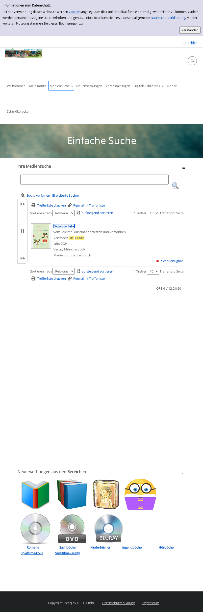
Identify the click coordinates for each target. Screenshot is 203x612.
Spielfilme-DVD (32, 553)
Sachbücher (68, 547)
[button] (192, 60)
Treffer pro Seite (171, 213)
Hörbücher (167, 547)
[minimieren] (183, 168)
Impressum (150, 603)
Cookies (74, 11)
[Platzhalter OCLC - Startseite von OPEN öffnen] (23, 53)
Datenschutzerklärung (118, 603)
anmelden (190, 42)
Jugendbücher (132, 547)
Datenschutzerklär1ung (168, 17)
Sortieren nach (41, 213)
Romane (33, 547)
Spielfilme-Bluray (67, 553)
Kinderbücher (100, 547)
